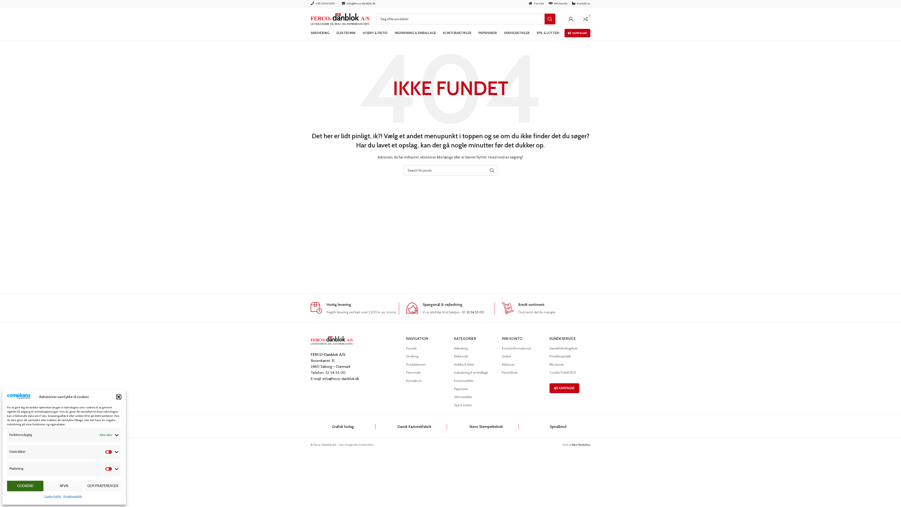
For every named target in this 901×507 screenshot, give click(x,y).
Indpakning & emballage (471, 372)
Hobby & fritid (464, 364)
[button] (118, 397)
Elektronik (461, 356)
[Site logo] (340, 18)
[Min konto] (571, 19)
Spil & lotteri (463, 405)
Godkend (25, 486)
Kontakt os (414, 381)
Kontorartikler (463, 381)
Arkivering (461, 348)
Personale (413, 372)
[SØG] (550, 19)
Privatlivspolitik (72, 496)
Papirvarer (461, 389)
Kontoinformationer (516, 348)
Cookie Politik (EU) (563, 372)
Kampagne (579, 33)
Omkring (412, 356)
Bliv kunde (557, 364)
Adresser (508, 364)
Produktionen (416, 364)
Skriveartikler (463, 397)
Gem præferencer (102, 486)
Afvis (64, 486)
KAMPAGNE (567, 388)
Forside (411, 348)
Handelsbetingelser (563, 348)
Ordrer (506, 356)
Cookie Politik (52, 496)
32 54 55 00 (475, 312)
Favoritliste (510, 372)
